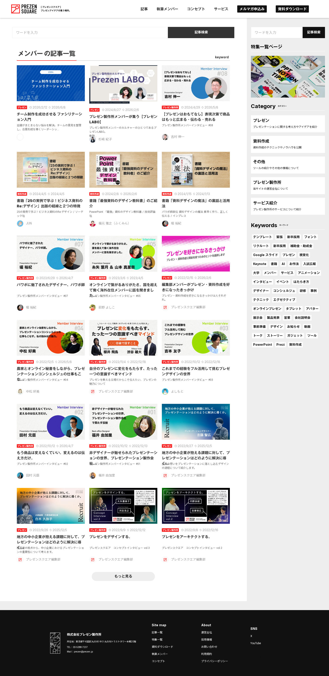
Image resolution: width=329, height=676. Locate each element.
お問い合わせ (209, 647)
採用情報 (206, 639)
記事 (144, 9)
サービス (221, 9)
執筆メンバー (167, 9)
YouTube (255, 643)
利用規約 (206, 654)
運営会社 (206, 632)
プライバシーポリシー (214, 661)
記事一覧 (157, 632)
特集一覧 (157, 639)
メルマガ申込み (252, 9)
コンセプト (196, 9)
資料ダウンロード (292, 9)
